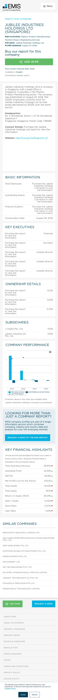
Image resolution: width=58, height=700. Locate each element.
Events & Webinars (14, 641)
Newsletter (11, 648)
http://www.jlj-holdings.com (30, 138)
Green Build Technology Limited (21, 589)
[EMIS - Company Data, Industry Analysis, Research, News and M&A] (12, 7)
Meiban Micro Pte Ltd (15, 556)
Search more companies (18, 19)
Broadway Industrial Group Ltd (21, 533)
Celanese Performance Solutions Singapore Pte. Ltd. (28, 539)
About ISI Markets (14, 623)
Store (7, 660)
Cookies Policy (10, 688)
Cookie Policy (11, 679)
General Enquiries (14, 629)
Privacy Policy (12, 673)
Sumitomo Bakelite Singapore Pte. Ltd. (24, 551)
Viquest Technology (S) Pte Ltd (20, 578)
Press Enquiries (13, 654)
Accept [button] (23, 694)
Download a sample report (17, 75)
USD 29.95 (31, 61)
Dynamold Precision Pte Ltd (19, 583)
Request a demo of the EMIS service (27, 438)
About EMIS (10, 617)
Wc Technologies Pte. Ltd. (17, 567)
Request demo (12, 635)
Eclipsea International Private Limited (25, 573)
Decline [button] (34, 694)
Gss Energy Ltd (11, 562)
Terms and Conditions (16, 666)
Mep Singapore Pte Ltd (15, 546)
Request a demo (44, 604)
